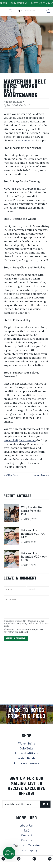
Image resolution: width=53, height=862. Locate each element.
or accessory (27, 440)
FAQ (26, 830)
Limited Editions (26, 753)
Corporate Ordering (26, 845)
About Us (26, 825)
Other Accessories (26, 763)
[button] (9, 853)
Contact (26, 835)
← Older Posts (11, 475)
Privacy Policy (20, 623)
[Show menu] (4, 11)
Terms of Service (40, 623)
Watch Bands (26, 758)
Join (45, 804)
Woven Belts (26, 140)
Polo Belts (26, 748)
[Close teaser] (16, 845)
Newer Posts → (41, 475)
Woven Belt (11, 440)
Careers (26, 840)
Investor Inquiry (26, 850)
